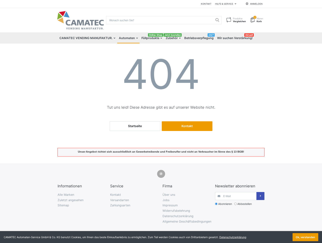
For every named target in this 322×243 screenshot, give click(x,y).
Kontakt (206, 3)
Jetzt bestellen (173, 34)
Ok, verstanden (305, 237)
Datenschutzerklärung (232, 237)
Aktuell (249, 34)
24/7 (211, 34)
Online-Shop (155, 34)
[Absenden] (260, 196)
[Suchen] (218, 20)
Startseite (135, 126)
